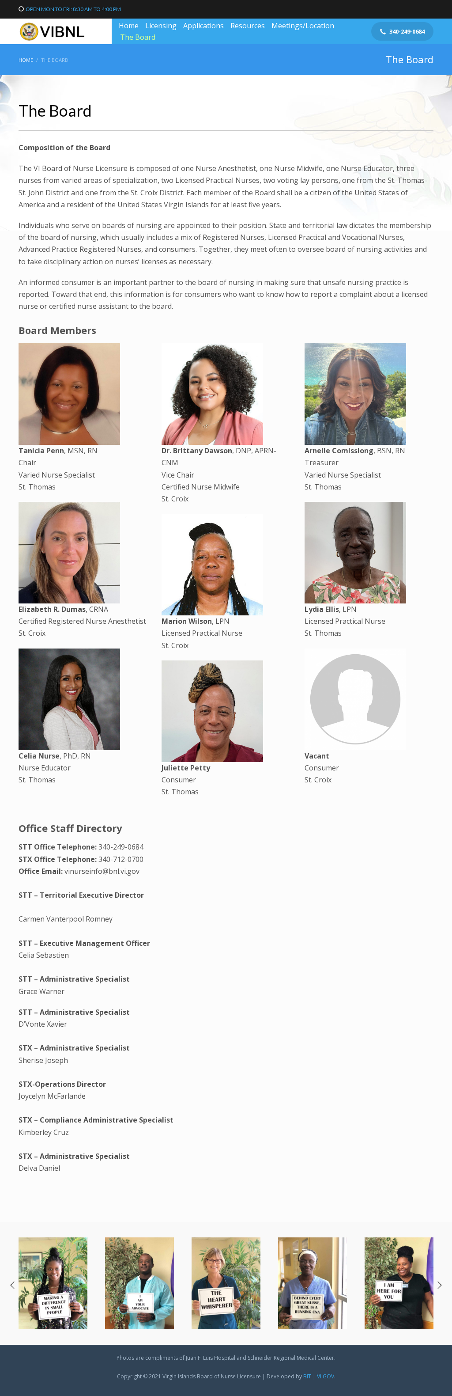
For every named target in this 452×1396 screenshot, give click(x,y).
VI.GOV (325, 1376)
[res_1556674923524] (226, 1283)
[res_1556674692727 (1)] (312, 1283)
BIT (307, 1376)
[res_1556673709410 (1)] (399, 1283)
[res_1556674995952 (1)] (53, 1283)
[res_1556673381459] (139, 1283)
